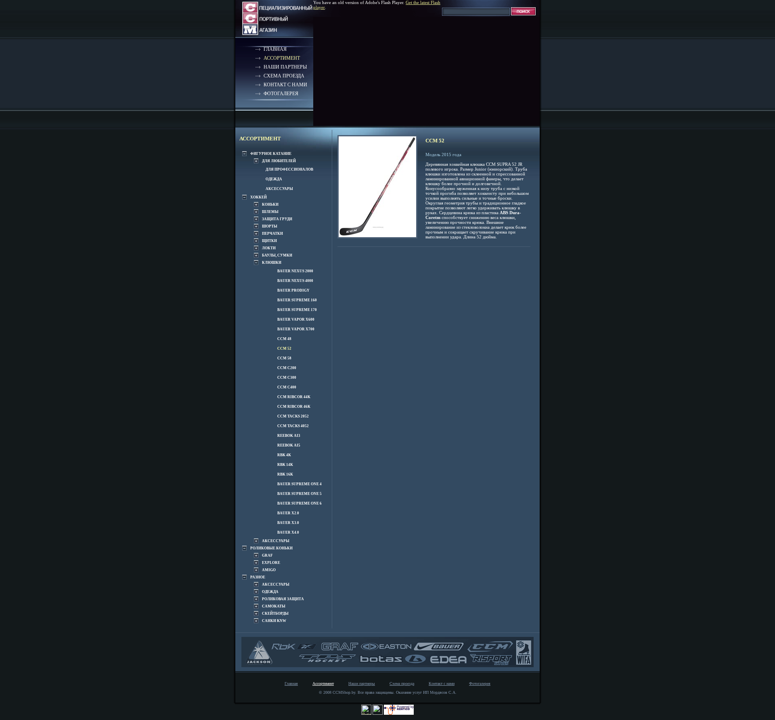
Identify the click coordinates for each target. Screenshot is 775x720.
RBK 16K (285, 474)
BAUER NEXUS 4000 (295, 281)
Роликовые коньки (271, 548)
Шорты (269, 226)
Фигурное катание (270, 154)
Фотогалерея (281, 93)
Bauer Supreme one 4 (299, 484)
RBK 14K (285, 465)
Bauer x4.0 (288, 532)
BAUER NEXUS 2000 (295, 271)
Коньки (270, 204)
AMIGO (269, 570)
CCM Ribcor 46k (293, 407)
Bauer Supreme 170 (297, 310)
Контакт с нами (285, 85)
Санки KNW (274, 621)
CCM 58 (284, 358)
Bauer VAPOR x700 (295, 329)
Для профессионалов (289, 169)
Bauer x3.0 (288, 523)
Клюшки (271, 263)
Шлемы (270, 212)
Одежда (274, 179)
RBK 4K (284, 455)
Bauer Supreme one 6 (299, 503)
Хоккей (258, 197)
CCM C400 (286, 387)
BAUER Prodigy (293, 290)
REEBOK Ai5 (288, 445)
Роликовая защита (283, 599)
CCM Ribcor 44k (293, 397)
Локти (269, 248)
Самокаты (273, 606)
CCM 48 (284, 339)
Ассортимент (282, 58)
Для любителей (279, 161)
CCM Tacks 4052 (293, 426)
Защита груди (277, 219)
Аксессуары (279, 189)
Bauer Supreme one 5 (299, 494)
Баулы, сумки (277, 255)
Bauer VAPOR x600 (295, 319)
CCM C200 (286, 368)
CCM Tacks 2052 (293, 416)
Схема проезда (284, 76)
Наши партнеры (285, 67)
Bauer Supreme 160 (297, 300)
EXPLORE (271, 563)
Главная (275, 49)
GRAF (267, 555)
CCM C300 (286, 378)
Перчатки (272, 234)
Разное (257, 577)
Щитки (269, 241)
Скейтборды (275, 613)
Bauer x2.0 (288, 513)
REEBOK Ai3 (288, 436)
